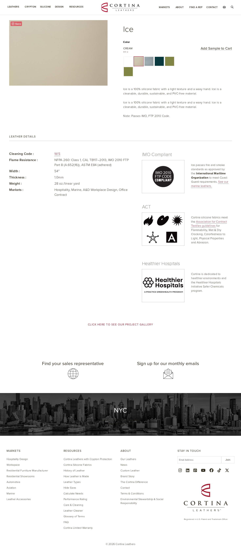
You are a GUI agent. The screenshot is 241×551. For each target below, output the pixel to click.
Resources (76, 6)
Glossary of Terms (74, 516)
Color (126, 42)
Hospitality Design (17, 459)
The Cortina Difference (134, 482)
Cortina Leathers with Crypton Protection (88, 459)
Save (18, 23)
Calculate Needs (73, 493)
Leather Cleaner (73, 510)
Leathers (13, 6)
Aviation (11, 487)
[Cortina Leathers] (120, 7)
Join (227, 459)
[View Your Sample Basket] (224, 7)
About (180, 7)
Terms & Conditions (132, 493)
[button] (128, 61)
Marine (11, 493)
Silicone (45, 6)
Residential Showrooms (21, 476)
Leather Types (72, 482)
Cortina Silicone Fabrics (78, 465)
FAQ (66, 522)
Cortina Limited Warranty (78, 528)
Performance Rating (75, 499)
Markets (164, 7)
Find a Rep (195, 7)
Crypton (30, 6)
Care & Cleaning (73, 505)
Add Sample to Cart (216, 48)
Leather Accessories (19, 499)
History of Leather (74, 470)
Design (59, 6)
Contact (212, 7)
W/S (57, 154)
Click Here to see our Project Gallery (120, 324)
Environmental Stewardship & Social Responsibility (141, 501)
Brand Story (127, 476)
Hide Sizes (70, 487)
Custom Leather (130, 470)
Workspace (13, 465)
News (123, 465)
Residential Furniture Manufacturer (27, 470)
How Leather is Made (76, 476)
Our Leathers (128, 459)
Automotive (13, 482)
